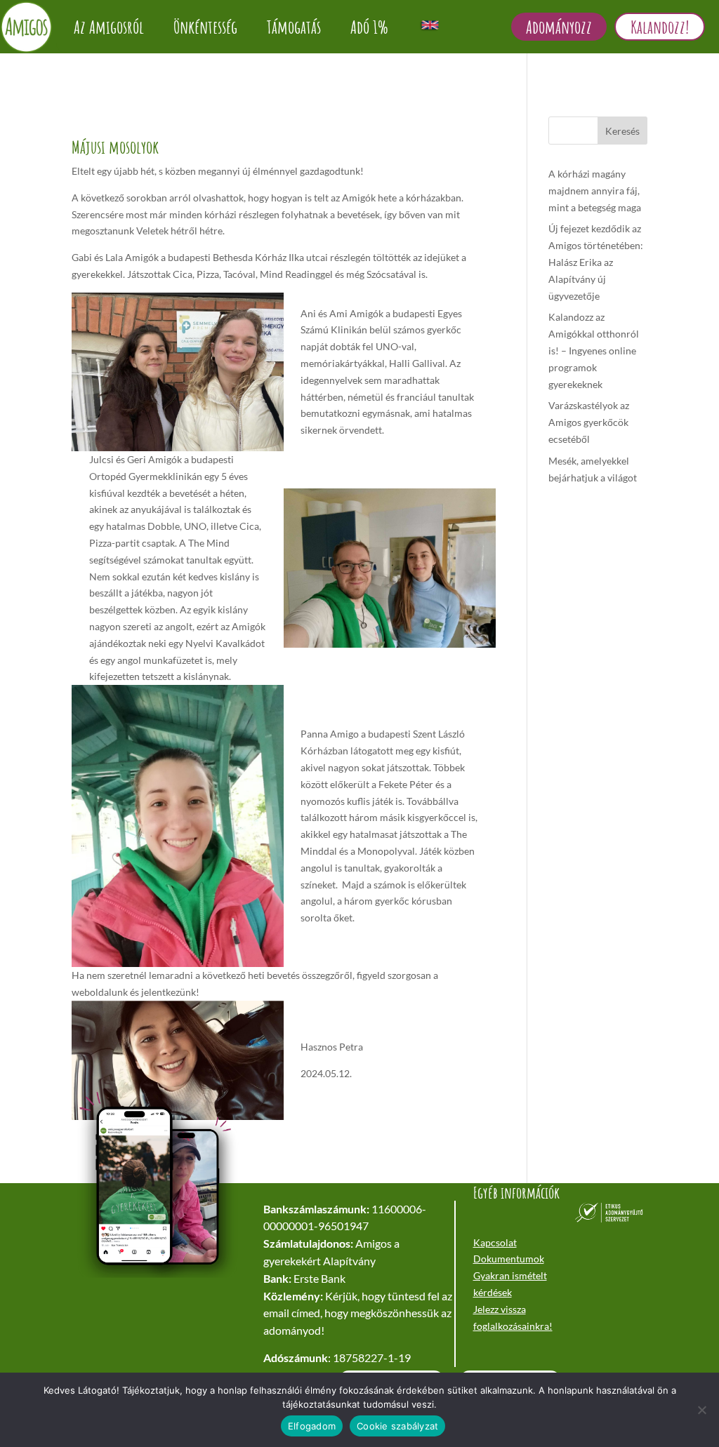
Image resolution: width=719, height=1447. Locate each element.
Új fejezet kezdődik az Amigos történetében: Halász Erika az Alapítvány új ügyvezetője (595, 261)
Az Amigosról (109, 26)
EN (430, 25)
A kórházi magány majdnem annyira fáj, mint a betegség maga (594, 190)
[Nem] (701, 1410)
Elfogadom (312, 1426)
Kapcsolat (495, 1242)
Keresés (622, 131)
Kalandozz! (660, 26)
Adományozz (559, 26)
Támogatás (294, 26)
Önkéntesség (205, 26)
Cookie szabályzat (397, 1426)
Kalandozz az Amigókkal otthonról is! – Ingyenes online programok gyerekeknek (593, 350)
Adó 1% (369, 26)
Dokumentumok (508, 1259)
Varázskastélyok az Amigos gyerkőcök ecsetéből (588, 422)
